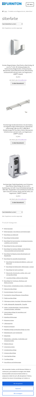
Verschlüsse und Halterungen (12, 362)
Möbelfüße (7, 336)
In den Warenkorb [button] (18, 83)
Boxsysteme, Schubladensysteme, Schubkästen (18, 286)
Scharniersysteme (9, 347)
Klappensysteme (9, 320)
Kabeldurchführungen (10, 317)
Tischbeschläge (8, 359)
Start (5, 11)
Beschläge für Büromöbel (11, 238)
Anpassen (18, 388)
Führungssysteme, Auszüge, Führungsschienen (17, 301)
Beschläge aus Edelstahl (11, 235)
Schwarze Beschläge (10, 353)
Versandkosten (22, 80)
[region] (18, 381)
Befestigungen (8, 228)
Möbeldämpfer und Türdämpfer (13, 333)
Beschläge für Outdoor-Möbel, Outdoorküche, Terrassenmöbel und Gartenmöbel (17, 250)
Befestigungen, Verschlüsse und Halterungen (17, 231)
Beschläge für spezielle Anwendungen (15, 259)
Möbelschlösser (8, 344)
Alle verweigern (18, 393)
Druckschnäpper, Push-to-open (13, 292)
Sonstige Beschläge (10, 356)
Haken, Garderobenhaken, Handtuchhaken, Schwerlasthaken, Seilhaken (16, 308)
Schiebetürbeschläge (10, 350)
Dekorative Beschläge (10, 289)
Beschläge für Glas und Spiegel (13, 246)
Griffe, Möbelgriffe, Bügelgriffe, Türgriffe (15, 304)
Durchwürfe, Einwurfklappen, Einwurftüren (16, 295)
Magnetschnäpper (9, 326)
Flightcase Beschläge (10, 298)
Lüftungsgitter (8, 323)
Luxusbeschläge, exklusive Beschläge (17, 278)
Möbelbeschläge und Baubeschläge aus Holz (17, 329)
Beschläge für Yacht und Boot (14, 270)
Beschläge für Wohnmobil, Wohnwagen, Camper (20, 267)
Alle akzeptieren (18, 383)
